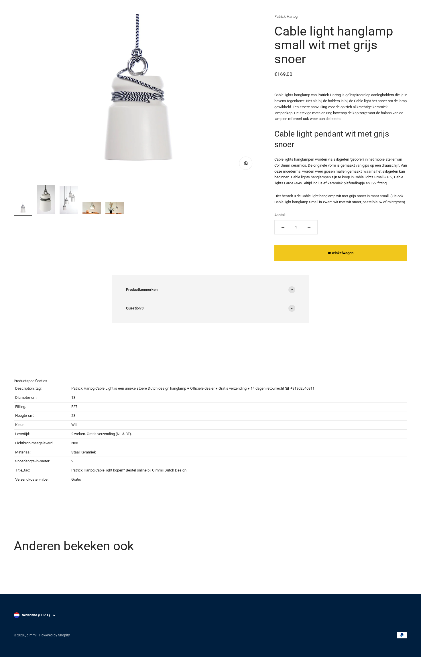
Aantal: (280, 215)
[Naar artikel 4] (91, 209)
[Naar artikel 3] (69, 201)
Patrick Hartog (286, 16)
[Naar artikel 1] (23, 209)
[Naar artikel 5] (114, 209)
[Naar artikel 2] (46, 200)
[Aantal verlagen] (283, 227)
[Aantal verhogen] (309, 227)
